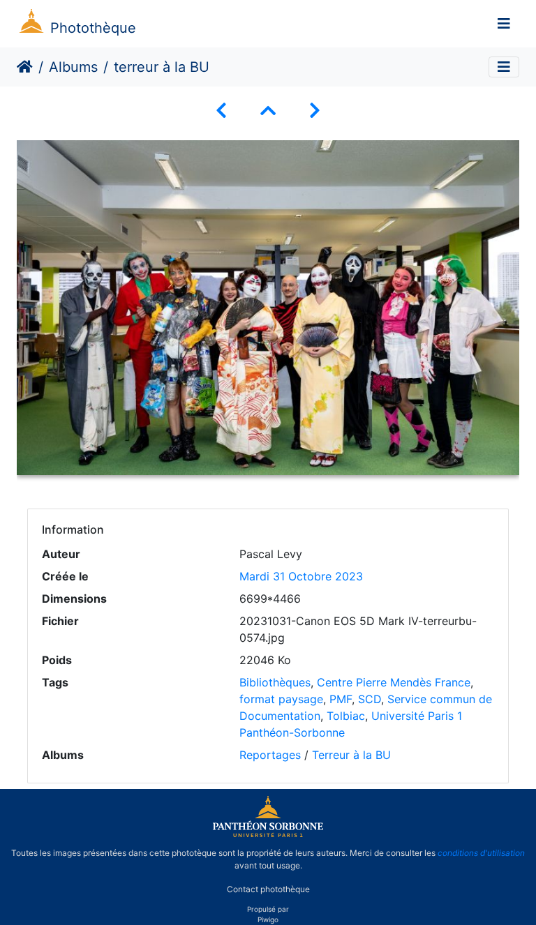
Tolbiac (346, 716)
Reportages (270, 755)
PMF (340, 699)
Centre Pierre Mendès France (393, 682)
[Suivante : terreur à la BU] (314, 110)
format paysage (281, 699)
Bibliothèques (275, 682)
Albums (73, 67)
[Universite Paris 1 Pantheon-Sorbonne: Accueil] (268, 834)
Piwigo (268, 919)
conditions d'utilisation (481, 853)
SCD (369, 699)
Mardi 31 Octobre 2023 (301, 576)
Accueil (25, 67)
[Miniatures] (268, 110)
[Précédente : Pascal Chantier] (221, 110)
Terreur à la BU (351, 755)
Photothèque (93, 28)
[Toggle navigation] (504, 23)
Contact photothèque (268, 889)
